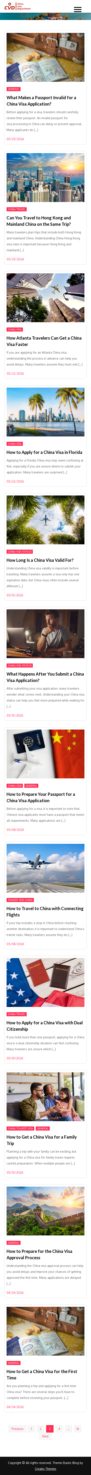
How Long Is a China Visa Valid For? (40, 560)
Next (45, 1436)
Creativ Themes (45, 1469)
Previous (17, 1429)
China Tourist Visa (20, 1128)
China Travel (16, 209)
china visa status (20, 551)
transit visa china (20, 900)
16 (77, 1429)
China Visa (15, 329)
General (13, 89)
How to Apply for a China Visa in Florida (44, 452)
